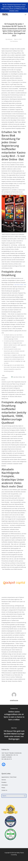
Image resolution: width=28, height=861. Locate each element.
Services (4, 779)
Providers (4, 782)
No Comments (14, 41)
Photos (3, 787)
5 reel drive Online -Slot (20, 284)
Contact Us (4, 790)
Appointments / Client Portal (9, 777)
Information (5, 785)
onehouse (9, 39)
